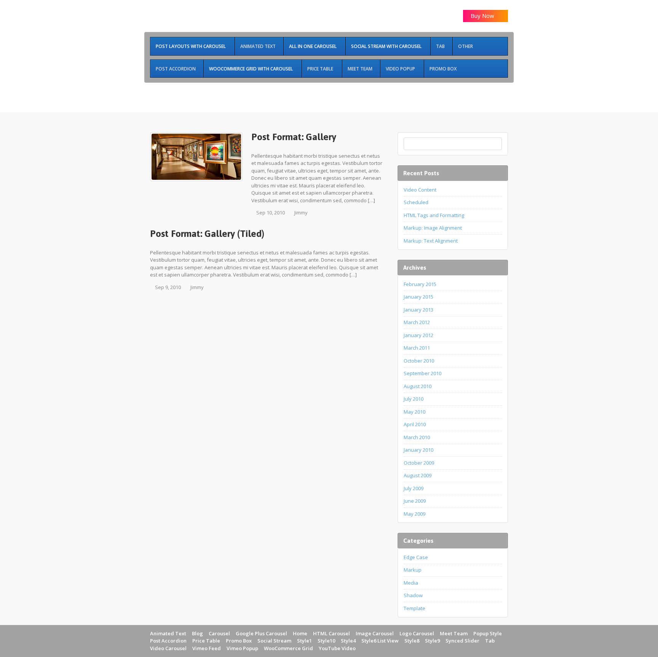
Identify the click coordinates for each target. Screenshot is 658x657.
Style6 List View (380, 640)
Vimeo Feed (206, 648)
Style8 (411, 640)
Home (300, 633)
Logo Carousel (416, 633)
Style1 (304, 640)
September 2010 (422, 373)
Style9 (432, 640)
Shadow (413, 595)
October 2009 (419, 462)
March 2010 (417, 437)
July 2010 (413, 398)
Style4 (348, 640)
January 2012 (418, 335)
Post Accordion (168, 640)
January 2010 (418, 449)
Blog (197, 633)
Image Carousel (375, 633)
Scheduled (416, 202)
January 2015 (418, 296)
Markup (413, 569)
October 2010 (419, 360)
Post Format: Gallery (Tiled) (207, 233)
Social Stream (274, 640)
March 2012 (417, 322)
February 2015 (420, 284)
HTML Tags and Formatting (434, 215)
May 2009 (414, 513)
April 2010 (415, 424)
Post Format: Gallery (293, 136)
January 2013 (418, 309)
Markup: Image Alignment (433, 227)
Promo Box (239, 640)
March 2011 (417, 347)
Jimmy (301, 212)
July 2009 (413, 488)
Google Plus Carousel (261, 633)
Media (411, 582)
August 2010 (417, 386)
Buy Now (483, 15)
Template (414, 608)
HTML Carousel (331, 633)
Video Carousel (168, 648)
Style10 (326, 640)
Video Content (420, 189)
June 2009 (415, 500)
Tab (490, 640)
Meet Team (454, 633)
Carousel (219, 633)
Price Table (206, 640)
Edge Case (416, 557)
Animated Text (168, 633)
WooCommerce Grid (288, 648)
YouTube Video (337, 648)
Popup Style (487, 633)
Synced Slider (462, 640)
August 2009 (417, 475)
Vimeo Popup (242, 648)
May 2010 (414, 411)
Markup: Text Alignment (431, 240)
